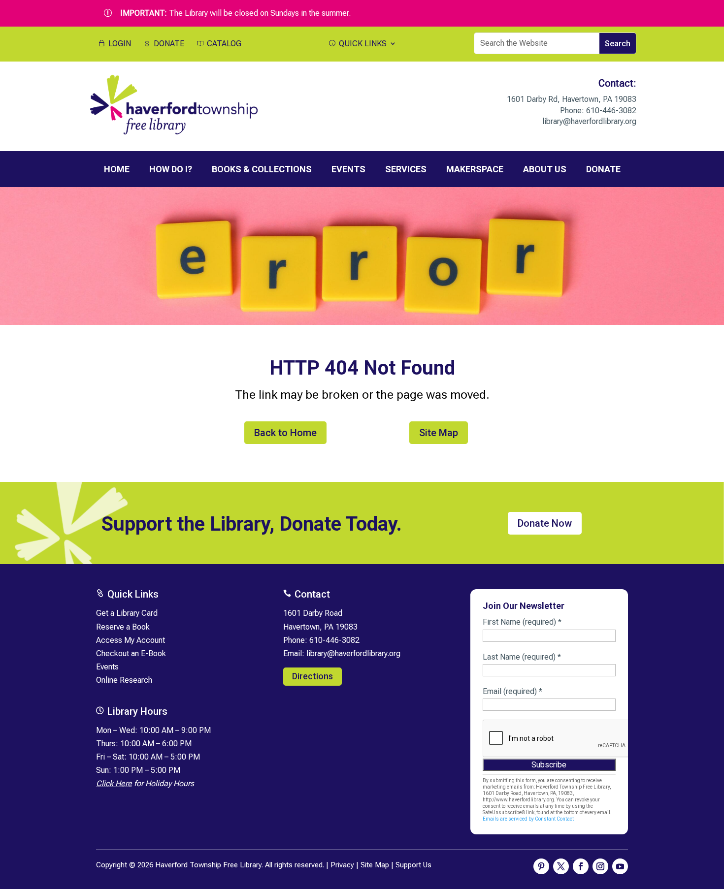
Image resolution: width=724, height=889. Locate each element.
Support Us (413, 864)
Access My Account (130, 640)
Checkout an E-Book (131, 653)
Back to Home (285, 433)
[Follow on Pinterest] (541, 866)
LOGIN (118, 43)
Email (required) (512, 691)
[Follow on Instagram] (600, 866)
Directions (312, 676)
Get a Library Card (127, 613)
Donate (603, 169)
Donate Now (545, 523)
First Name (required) (522, 622)
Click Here (114, 783)
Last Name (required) (522, 657)
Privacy (342, 864)
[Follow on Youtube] (620, 866)
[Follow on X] (561, 866)
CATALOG (223, 43)
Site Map (438, 433)
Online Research (124, 680)
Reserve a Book (123, 627)
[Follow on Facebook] (581, 866)
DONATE (168, 43)
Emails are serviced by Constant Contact (528, 819)
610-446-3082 (611, 110)
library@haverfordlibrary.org (589, 121)
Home (117, 169)
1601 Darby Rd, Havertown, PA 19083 (571, 99)
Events (107, 666)
